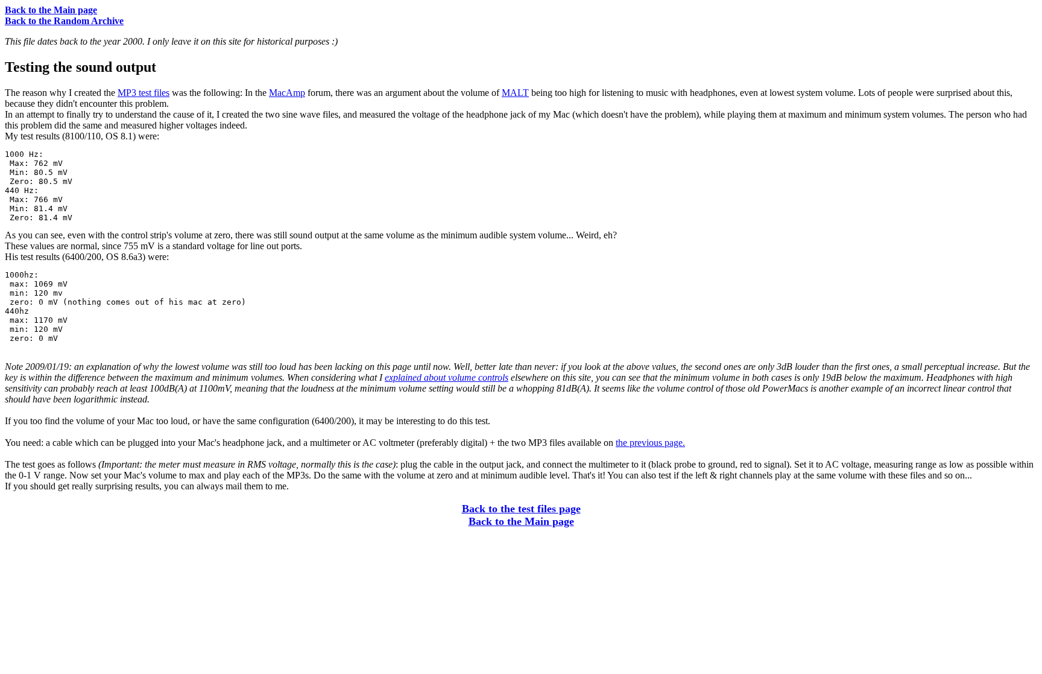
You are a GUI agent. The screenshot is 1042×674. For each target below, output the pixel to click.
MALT (515, 92)
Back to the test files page (521, 509)
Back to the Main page (51, 10)
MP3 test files (143, 92)
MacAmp (287, 92)
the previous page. (650, 442)
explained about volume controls (446, 377)
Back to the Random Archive (64, 21)
